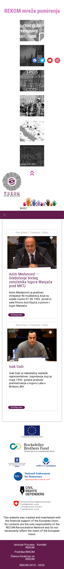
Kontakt (41, 544)
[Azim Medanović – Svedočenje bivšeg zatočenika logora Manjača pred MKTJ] (32, 252)
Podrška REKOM (24, 552)
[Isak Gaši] (32, 345)
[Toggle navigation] (5, 215)
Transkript (35, 232)
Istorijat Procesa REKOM (24, 546)
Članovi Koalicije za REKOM (22, 557)
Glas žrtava (21, 232)
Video (45, 232)
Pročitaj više (16, 315)
